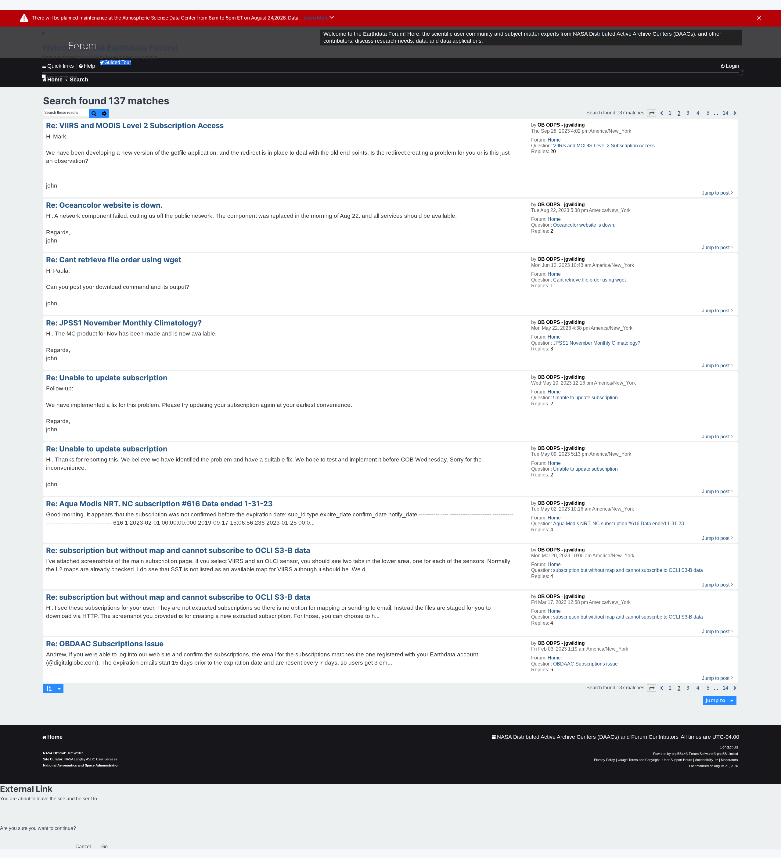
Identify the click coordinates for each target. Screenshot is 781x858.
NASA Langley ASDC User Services (90, 759)
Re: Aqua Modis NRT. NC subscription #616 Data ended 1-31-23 (159, 503)
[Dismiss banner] (759, 18)
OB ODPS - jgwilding (561, 124)
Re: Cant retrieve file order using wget (113, 259)
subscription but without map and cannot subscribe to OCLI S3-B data (628, 570)
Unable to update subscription (585, 397)
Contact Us (729, 747)
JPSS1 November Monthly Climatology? (596, 343)
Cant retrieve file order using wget (589, 279)
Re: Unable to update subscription (106, 377)
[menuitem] (584, 737)
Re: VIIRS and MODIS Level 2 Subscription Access (135, 125)
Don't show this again (62, 76)
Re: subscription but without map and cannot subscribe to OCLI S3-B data (178, 550)
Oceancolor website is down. (584, 225)
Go (104, 846)
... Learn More (314, 18)
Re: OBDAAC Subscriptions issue (105, 643)
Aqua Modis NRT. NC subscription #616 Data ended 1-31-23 (618, 523)
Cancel (83, 846)
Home (554, 139)
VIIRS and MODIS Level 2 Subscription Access (604, 145)
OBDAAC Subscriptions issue (585, 663)
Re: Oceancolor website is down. (104, 205)
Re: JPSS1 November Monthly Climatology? (124, 322)
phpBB (677, 754)
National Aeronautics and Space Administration (81, 765)
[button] (651, 113)
